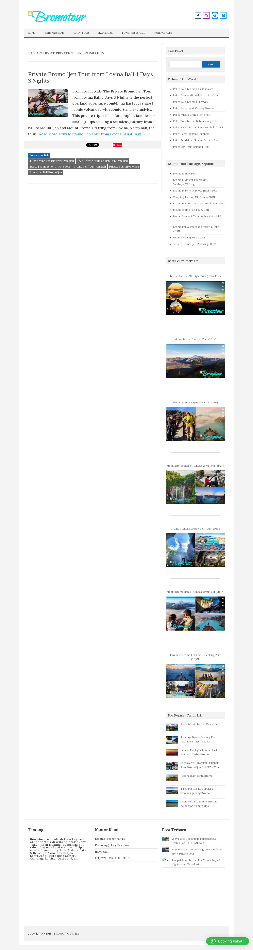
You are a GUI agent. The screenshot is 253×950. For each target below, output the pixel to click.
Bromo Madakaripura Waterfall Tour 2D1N (198, 203)
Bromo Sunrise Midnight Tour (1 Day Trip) (195, 276)
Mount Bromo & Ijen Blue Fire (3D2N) (195, 402)
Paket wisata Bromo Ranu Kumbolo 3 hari (198, 127)
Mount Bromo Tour (184, 173)
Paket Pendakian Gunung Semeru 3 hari (196, 140)
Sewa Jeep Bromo (133, 32)
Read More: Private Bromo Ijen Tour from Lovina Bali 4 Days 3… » (94, 134)
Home (32, 32)
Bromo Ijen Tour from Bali (90, 166)
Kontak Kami (163, 32)
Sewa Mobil (105, 32)
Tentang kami (54, 32)
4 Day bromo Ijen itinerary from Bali (51, 161)
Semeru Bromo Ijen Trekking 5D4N (194, 244)
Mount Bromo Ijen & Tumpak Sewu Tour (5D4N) (195, 591)
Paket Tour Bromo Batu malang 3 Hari (196, 121)
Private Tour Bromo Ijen (124, 166)
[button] (227, 941)
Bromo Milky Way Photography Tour (195, 190)
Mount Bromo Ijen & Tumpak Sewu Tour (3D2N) (195, 465)
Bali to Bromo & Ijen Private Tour (49, 166)
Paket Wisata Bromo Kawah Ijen (199, 724)
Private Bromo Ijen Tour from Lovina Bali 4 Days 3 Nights (90, 78)
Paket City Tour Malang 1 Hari (191, 146)
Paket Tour (81, 32)
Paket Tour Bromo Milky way (190, 101)
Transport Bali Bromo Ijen (45, 172)
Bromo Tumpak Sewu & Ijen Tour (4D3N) (195, 528)
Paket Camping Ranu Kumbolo (191, 133)
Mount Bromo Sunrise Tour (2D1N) (195, 339)
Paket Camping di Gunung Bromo (193, 108)
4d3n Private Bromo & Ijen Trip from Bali (102, 161)
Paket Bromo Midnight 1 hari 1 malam (195, 95)
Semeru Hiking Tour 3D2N (189, 237)
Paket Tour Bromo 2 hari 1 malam (193, 89)
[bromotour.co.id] (57, 21)
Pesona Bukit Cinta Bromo (196, 775)
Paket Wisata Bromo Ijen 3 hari (192, 114)
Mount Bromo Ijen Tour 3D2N (191, 209)
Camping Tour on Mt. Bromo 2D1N (194, 197)
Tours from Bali (39, 155)
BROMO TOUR (64, 933)
